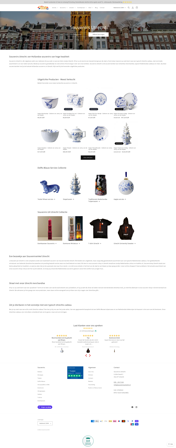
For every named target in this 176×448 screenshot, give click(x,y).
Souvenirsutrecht (45, 429)
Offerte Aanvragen (98, 34)
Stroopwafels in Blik (44, 384)
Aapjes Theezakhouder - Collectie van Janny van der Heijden (100, 148)
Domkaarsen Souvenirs (46, 243)
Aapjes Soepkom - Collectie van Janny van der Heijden (49, 148)
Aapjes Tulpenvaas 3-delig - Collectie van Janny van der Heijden (125, 148)
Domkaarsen (41, 401)
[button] (55, 8)
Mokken (40, 372)
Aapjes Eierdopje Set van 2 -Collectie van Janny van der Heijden (74, 114)
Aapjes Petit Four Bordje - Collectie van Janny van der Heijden (100, 114)
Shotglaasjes (41, 391)
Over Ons (91, 372)
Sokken (40, 394)
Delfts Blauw (41, 381)
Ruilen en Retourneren (95, 388)
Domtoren (41, 388)
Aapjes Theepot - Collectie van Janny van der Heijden (75, 148)
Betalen (90, 381)
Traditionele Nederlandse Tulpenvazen (97, 200)
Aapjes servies (119, 199)
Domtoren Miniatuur (70, 243)
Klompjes (40, 375)
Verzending (91, 384)
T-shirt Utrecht (93, 243)
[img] (88, 328)
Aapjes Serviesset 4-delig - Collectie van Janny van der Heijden (124, 114)
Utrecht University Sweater (124, 243)
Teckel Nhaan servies (45, 199)
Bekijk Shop (77, 34)
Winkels (90, 375)
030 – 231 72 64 (119, 382)
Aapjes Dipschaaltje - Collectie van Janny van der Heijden (50, 114)
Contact (90, 378)
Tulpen (40, 378)
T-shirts (40, 397)
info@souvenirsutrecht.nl (122, 385)
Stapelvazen (67, 199)
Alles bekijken (88, 157)
